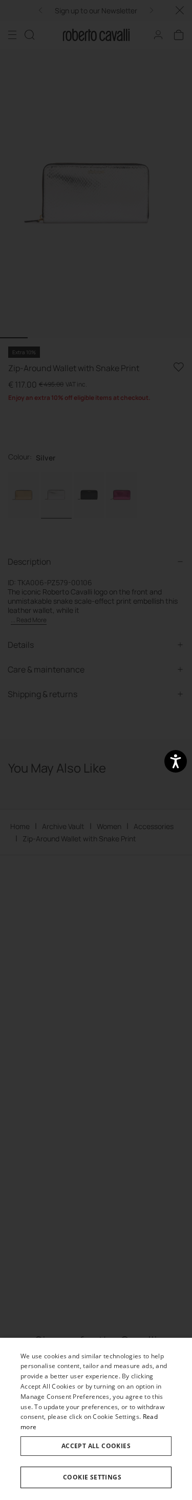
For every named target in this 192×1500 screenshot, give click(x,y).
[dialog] (96, 1419)
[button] (96, 1477)
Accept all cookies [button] (96, 1445)
